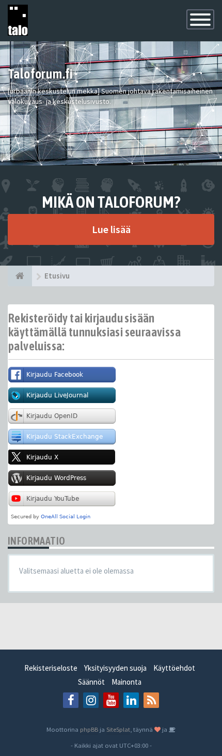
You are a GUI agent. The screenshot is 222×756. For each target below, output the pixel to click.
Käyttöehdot (174, 668)
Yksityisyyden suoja (115, 668)
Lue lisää (111, 229)
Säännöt (91, 682)
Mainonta (126, 682)
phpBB (89, 729)
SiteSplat (118, 729)
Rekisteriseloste (50, 668)
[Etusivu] (20, 276)
